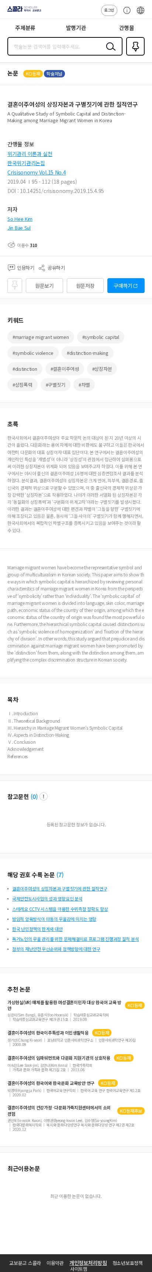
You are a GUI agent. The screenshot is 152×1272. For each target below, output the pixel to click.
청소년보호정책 (128, 1262)
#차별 (84, 384)
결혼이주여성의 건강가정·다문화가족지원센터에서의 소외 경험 (59, 1110)
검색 (109, 52)
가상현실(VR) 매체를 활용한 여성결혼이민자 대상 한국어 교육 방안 (64, 1005)
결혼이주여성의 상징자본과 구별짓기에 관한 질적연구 (59, 888)
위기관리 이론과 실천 (29, 153)
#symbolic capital (100, 336)
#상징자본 (102, 368)
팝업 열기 (43, 796)
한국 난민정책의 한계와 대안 (37, 929)
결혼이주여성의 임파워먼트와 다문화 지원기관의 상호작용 (58, 1058)
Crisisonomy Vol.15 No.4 (36, 172)
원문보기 (44, 285)
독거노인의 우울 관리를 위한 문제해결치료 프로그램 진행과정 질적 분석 (75, 939)
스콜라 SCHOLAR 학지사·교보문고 (22, 11)
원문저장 (85, 285)
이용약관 (55, 1262)
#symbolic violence (33, 352)
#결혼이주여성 (65, 368)
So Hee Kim (19, 218)
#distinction (25, 368)
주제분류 (25, 27)
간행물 (126, 27)
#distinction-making (87, 352)
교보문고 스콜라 (25, 1262)
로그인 (109, 10)
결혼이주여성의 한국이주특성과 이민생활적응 (48, 1033)
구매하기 (123, 285)
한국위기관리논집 (26, 163)
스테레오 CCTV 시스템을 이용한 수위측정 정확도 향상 (60, 909)
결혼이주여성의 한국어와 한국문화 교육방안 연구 (50, 1083)
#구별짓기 (56, 384)
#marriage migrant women (41, 336)
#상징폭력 (22, 384)
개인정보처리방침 (88, 1262)
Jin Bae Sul (19, 227)
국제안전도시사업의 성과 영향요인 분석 (47, 898)
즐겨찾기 (134, 55)
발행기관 (76, 27)
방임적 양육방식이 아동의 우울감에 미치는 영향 (54, 919)
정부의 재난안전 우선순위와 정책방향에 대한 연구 (56, 949)
